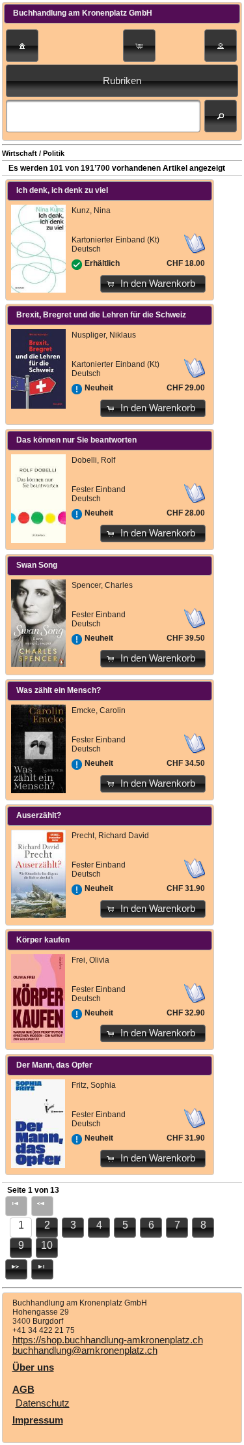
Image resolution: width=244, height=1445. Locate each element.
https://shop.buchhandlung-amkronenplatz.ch (107, 1340)
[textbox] (103, 116)
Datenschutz (43, 1403)
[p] (16, 1269)
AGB (23, 1389)
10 (47, 1245)
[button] (22, 45)
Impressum (37, 1420)
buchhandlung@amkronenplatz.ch (84, 1350)
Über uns (33, 1367)
